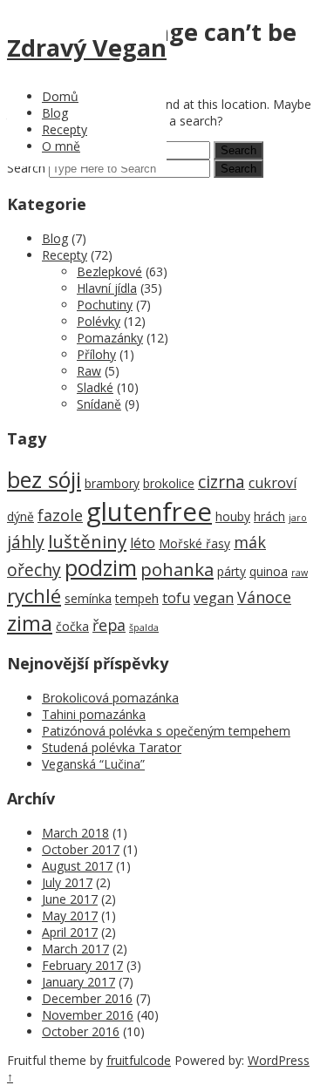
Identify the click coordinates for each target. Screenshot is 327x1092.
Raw (89, 371)
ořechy (34, 569)
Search (26, 167)
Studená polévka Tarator (111, 747)
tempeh (137, 598)
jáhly (25, 541)
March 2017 (75, 948)
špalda (144, 627)
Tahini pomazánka (94, 714)
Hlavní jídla (107, 288)
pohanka (177, 569)
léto (142, 543)
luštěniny (87, 541)
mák (250, 542)
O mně (61, 146)
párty (231, 571)
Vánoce (264, 597)
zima (29, 623)
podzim (101, 567)
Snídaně (99, 404)
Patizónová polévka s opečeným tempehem (166, 730)
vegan (214, 597)
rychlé (34, 595)
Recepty (64, 129)
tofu (176, 597)
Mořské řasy (194, 543)
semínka (88, 598)
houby (232, 516)
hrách (269, 516)
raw (299, 572)
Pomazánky (110, 337)
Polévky (98, 321)
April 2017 (70, 932)
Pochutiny (105, 304)
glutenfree (149, 511)
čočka (72, 626)
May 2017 (70, 915)
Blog (55, 113)
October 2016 (80, 1031)
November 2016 (87, 1015)
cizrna (221, 481)
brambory (112, 483)
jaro (298, 518)
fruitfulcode (138, 1060)
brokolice (168, 483)
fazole (60, 515)
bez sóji (44, 479)
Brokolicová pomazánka (110, 697)
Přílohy (96, 354)
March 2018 (75, 832)
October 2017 (80, 849)
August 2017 (77, 866)
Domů (60, 96)
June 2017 (70, 899)
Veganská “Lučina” (93, 764)
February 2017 (82, 965)
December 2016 (87, 998)
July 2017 (67, 882)
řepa (109, 624)
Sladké (95, 387)
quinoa (268, 571)
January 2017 (78, 981)
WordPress (279, 1060)
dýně (20, 516)
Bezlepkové (109, 271)
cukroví (272, 482)
